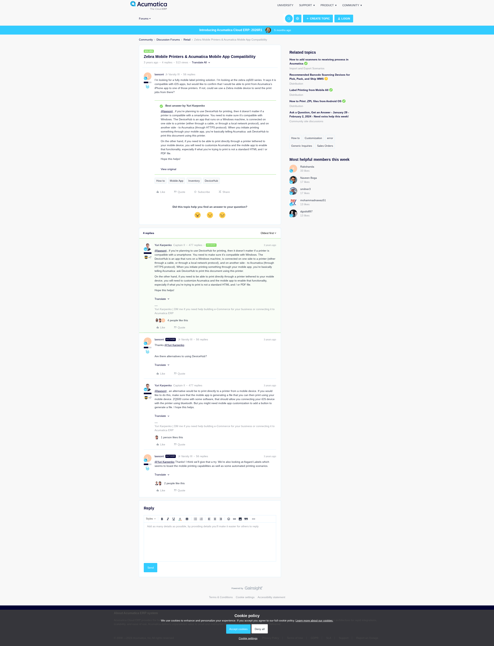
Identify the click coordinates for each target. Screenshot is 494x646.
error (330, 138)
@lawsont (167, 111)
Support (305, 5)
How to (160, 180)
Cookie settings (245, 597)
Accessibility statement (271, 597)
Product (327, 5)
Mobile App (176, 180)
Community (350, 5)
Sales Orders (325, 145)
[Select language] (297, 18)
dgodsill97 (306, 211)
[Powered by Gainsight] (247, 589)
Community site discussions (306, 121)
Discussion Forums (168, 39)
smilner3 (305, 189)
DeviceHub (211, 180)
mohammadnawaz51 (313, 200)
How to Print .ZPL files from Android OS (315, 101)
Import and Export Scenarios (306, 68)
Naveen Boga (308, 177)
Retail (187, 39)
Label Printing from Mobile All (308, 90)
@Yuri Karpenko (174, 345)
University (285, 5)
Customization (313, 138)
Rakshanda (307, 166)
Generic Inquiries (301, 145)
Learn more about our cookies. (314, 620)
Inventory (194, 180)
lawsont (159, 74)
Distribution (296, 83)
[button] (318, 18)
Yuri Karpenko (163, 245)
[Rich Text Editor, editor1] (210, 542)
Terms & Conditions (221, 597)
